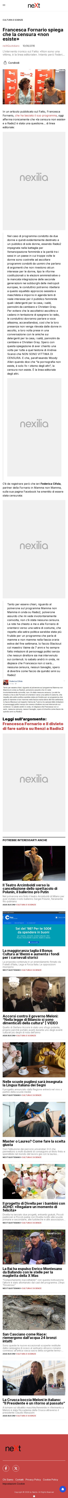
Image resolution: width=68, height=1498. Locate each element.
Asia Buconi (9, 905)
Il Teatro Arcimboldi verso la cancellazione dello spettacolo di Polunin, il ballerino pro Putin (30, 888)
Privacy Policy (33, 1479)
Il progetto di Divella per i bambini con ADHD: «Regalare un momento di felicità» (34, 1207)
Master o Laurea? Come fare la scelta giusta (34, 1143)
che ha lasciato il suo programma (36, 115)
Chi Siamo (8, 1479)
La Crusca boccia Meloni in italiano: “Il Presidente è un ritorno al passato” (34, 1401)
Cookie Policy (50, 1479)
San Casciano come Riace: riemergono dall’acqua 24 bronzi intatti (29, 1338)
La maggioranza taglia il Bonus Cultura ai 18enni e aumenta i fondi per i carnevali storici (31, 954)
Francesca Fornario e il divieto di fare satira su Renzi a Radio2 (33, 726)
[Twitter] (14, 1466)
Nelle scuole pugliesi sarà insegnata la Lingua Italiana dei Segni (32, 1083)
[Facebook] (4, 1466)
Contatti (19, 1479)
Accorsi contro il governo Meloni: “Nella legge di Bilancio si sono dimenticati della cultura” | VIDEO (30, 1019)
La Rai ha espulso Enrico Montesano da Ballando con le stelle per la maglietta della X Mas (32, 1272)
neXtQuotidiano (11, 45)
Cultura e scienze (13, 20)
